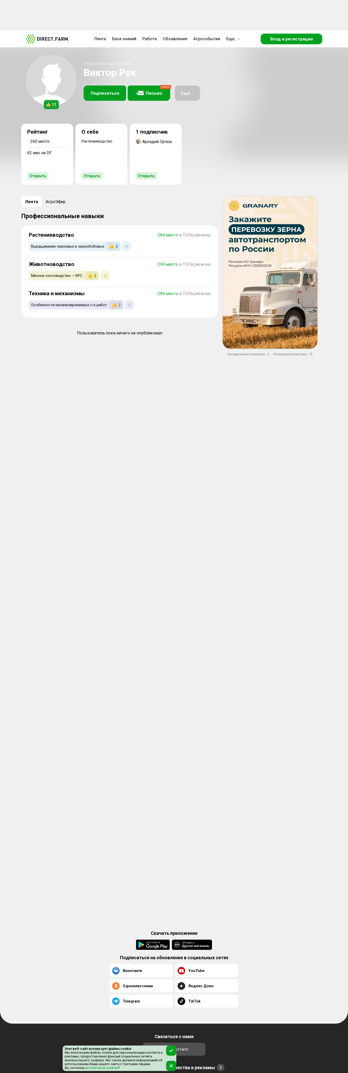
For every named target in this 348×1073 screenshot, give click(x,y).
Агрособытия (206, 38)
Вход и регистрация (291, 38)
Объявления (175, 38)
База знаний (124, 38)
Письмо (158, 91)
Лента (100, 38)
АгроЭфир (55, 201)
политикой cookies (103, 1068)
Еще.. (231, 38)
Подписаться (105, 93)
